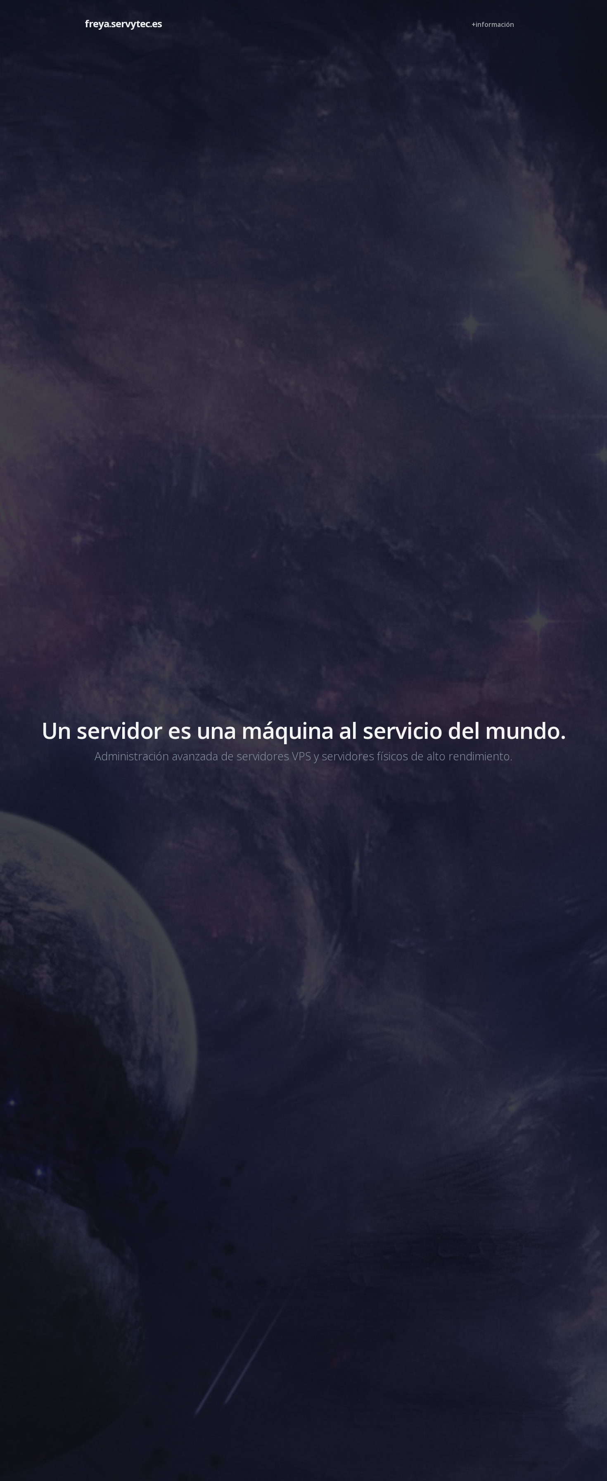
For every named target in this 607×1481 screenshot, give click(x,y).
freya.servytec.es (123, 23)
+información (493, 24)
